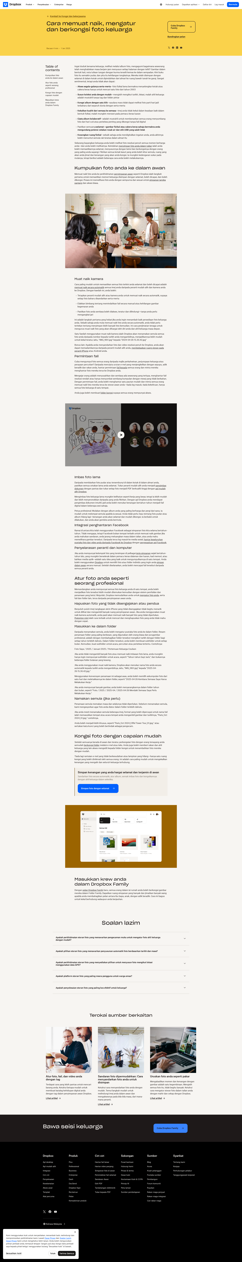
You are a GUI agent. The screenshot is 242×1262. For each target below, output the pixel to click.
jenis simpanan (143, 553)
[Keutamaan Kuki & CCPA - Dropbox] (41, 1244)
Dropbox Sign (75, 1188)
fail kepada (122, 367)
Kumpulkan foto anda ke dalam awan (54, 76)
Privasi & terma (127, 1171)
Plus (70, 1162)
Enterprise (73, 1175)
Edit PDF (98, 1183)
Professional (74, 1166)
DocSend (73, 1183)
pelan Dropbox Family (93, 890)
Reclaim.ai (73, 1192)
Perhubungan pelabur (182, 1171)
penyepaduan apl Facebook (153, 542)
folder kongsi (106, 393)
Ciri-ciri (46, 1175)
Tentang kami (179, 1162)
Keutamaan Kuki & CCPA (132, 1179)
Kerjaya (176, 1166)
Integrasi (46, 1171)
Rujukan (150, 1188)
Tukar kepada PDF (103, 1192)
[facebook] (173, 47)
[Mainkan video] (121, 434)
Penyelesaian (48, 1179)
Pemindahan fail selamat (105, 1175)
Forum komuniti (154, 1183)
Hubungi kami (127, 1166)
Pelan (71, 1196)
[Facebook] (50, 1212)
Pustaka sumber (154, 1175)
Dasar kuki (125, 1175)
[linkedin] (177, 47)
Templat (46, 1192)
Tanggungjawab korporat (184, 1175)
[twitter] (169, 47)
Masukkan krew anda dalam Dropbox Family (52, 102)
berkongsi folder (91, 745)
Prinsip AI (125, 1183)
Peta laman (126, 1188)
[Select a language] (161, 4)
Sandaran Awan (102, 1179)
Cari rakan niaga (154, 1201)
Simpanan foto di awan (105, 1171)
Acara (149, 1166)
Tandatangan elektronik (105, 1188)
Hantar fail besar (102, 1162)
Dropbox (99, 562)
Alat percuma (48, 1196)
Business (73, 1171)
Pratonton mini (81, 618)
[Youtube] (55, 1212)
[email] (181, 47)
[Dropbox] (13, 4)
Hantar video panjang (104, 1166)
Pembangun (152, 1179)
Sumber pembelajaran (130, 1192)
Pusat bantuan (127, 1162)
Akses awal (47, 1188)
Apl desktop (48, 1162)
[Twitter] (44, 1212)
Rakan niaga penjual (156, 1192)
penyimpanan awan (123, 174)
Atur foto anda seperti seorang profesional (51, 85)
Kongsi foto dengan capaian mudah (53, 94)
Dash (71, 1179)
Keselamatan (48, 1183)
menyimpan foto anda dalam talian (135, 146)
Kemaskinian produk (77, 1201)
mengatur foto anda (149, 595)
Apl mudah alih (49, 1166)
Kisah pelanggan (154, 1171)
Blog (149, 1162)
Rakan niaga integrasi (156, 1196)
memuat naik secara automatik (89, 287)
